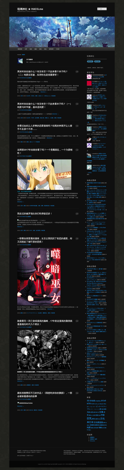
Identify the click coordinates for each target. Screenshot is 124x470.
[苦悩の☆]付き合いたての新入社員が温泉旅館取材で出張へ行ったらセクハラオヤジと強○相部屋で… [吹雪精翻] (97, 157)
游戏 (40, 49)
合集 (101, 411)
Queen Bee (103, 404)
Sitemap (84, 464)
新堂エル (47, 118)
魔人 (90, 429)
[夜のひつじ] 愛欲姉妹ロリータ (94, 295)
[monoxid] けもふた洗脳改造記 (94, 322)
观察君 (23, 54)
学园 (103, 415)
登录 (91, 61)
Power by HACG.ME (52, 464)
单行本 (97, 412)
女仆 (92, 415)
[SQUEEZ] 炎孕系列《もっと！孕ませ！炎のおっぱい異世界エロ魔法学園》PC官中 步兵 (97, 274)
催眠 (105, 409)
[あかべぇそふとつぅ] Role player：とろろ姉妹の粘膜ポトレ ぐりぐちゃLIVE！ (96, 310)
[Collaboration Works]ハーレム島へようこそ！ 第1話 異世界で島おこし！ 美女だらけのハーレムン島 (96, 118)
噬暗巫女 (45, 313)
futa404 (28, 96)
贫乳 (103, 427)
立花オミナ (40, 96)
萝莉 (95, 427)
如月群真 (37, 118)
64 (77, 321)
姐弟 (100, 415)
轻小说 (31, 410)
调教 (100, 427)
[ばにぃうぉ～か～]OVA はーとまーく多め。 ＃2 (99, 106)
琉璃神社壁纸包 (94, 425)
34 (77, 238)
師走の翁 (42, 118)
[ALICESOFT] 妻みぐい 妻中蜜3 (95, 269)
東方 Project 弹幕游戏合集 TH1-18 (95, 326)
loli (104, 400)
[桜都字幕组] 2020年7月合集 (94, 183)
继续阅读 (43, 92)
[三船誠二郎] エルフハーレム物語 (95, 382)
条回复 (53, 96)
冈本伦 (32, 96)
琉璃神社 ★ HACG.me (30, 9)
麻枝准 (35, 410)
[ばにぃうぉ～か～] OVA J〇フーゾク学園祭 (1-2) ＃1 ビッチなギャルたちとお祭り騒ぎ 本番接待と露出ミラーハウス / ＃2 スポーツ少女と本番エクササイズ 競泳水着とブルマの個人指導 (97, 193)
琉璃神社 (92, 437)
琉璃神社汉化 (103, 425)
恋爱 (96, 419)
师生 (93, 419)
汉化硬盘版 (98, 422)
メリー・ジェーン (94, 409)
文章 (26, 49)
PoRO (32, 118)
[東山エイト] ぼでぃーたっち (94, 364)
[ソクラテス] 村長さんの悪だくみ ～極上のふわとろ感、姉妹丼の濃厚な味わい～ (97, 331)
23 (77, 213)
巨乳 (89, 418)
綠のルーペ (32, 142)
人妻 (100, 409)
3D (88, 400)
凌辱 (94, 412)
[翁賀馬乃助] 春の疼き (92, 348)
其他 (45, 49)
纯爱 (89, 427)
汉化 (99, 419)
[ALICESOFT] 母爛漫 (92, 299)
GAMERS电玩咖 (33, 205)
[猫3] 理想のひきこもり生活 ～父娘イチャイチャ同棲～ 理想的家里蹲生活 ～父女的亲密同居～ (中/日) (96, 169)
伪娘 (102, 409)
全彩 (91, 412)
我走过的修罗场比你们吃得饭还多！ (34, 213)
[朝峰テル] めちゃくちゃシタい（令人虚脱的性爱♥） (99, 128)
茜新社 (92, 427)
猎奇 (104, 422)
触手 (97, 427)
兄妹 (88, 412)
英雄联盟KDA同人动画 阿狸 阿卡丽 (95, 218)
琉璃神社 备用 (93, 439)
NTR (89, 403)
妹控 (94, 415)
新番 (42, 205)
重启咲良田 (46, 205)
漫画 (36, 49)
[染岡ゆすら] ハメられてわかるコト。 (96, 367)
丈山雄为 (40, 313)
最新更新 (20, 49)
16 (77, 150)
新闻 (25, 205)
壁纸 (90, 415)
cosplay (97, 401)
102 (77, 393)
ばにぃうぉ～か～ (91, 406)
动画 (31, 49)
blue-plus (92, 441)
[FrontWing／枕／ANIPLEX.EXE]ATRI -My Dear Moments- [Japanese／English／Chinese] (96, 283)
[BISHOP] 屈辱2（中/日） (93, 304)
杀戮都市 (29, 385)
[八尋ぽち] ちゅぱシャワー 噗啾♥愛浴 (96, 374)
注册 (98, 61)
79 (77, 126)
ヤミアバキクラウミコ (32, 313)
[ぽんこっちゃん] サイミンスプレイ (95, 385)
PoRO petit (97, 404)
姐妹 (97, 415)
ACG (31, 230)
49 (77, 104)
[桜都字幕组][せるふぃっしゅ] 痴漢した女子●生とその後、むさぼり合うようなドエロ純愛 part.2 (96, 215)
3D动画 (92, 400)
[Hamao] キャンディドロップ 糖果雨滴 (96, 356)
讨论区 (57, 49)
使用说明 (51, 49)
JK (102, 400)
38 (77, 71)
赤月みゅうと (47, 96)
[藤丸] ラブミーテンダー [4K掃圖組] (96, 360)
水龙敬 (51, 118)
